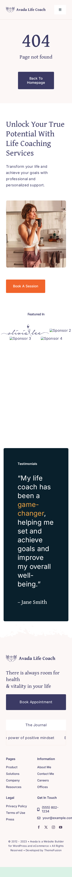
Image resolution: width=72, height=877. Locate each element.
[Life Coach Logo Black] (26, 8)
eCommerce (41, 845)
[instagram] (53, 827)
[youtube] (60, 827)
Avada (34, 841)
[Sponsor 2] (60, 330)
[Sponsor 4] (51, 338)
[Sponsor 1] (25, 326)
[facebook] (38, 827)
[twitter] (46, 827)
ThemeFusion (53, 850)
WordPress (20, 845)
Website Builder (54, 841)
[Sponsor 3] (20, 338)
